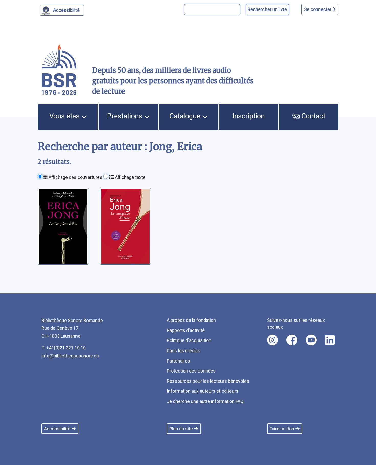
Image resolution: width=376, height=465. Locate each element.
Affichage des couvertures (75, 177)
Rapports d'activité (186, 330)
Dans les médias (183, 350)
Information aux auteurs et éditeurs (202, 391)
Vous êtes (65, 116)
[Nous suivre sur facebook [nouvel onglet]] (291, 340)
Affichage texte (130, 177)
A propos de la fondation (191, 320)
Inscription (249, 116)
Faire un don (282, 428)
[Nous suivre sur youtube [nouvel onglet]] (311, 340)
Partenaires (178, 361)
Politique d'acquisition (189, 340)
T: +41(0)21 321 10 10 (63, 347)
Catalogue (185, 116)
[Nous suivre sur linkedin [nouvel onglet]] (330, 340)
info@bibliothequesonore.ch (70, 355)
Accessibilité (66, 10)
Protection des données (191, 371)
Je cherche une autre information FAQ (205, 401)
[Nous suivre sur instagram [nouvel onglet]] (272, 340)
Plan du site (181, 428)
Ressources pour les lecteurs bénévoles (208, 381)
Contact (312, 116)
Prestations (125, 116)
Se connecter (318, 9)
